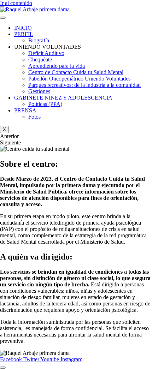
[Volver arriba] (3, 368)
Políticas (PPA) (45, 104)
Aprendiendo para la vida (56, 66)
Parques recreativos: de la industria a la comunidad (84, 85)
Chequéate (40, 59)
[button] (76, 136)
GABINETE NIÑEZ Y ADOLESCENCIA (63, 98)
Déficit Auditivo (46, 53)
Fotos (34, 117)
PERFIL (23, 34)
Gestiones (39, 91)
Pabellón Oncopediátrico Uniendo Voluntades (79, 79)
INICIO (23, 28)
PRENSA (25, 110)
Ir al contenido (16, 3)
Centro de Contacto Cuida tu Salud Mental (75, 72)
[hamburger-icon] (3, 18)
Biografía (38, 40)
